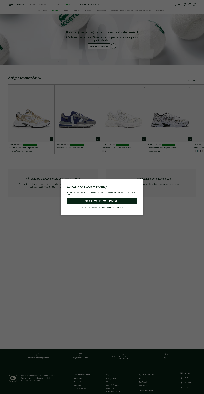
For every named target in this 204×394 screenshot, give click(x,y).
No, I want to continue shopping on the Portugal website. (102, 207)
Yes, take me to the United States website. (102, 201)
